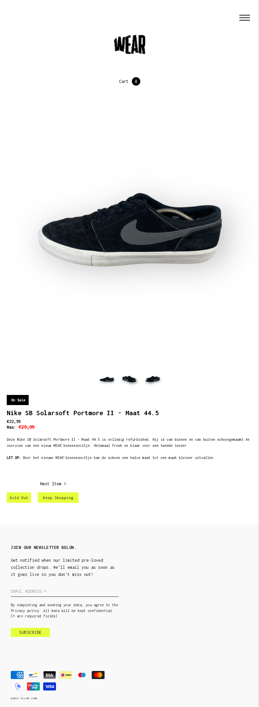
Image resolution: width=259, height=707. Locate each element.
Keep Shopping (58, 497)
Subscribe (30, 632)
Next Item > (53, 483)
